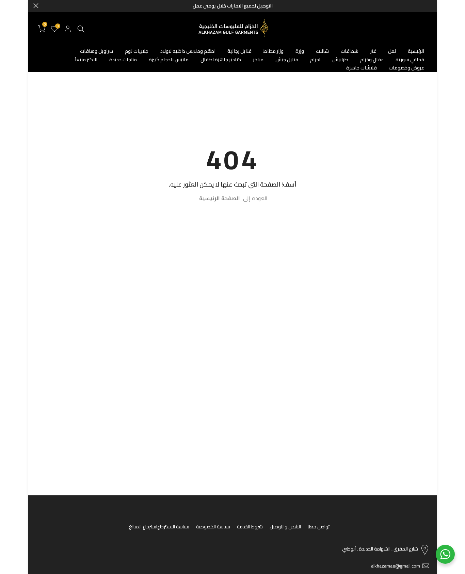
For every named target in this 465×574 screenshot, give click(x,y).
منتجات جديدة (123, 59)
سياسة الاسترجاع (173, 526)
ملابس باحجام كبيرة (169, 59)
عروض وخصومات (406, 68)
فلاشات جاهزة (361, 68)
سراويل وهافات (96, 51)
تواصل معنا (319, 526)
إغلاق (429, 5)
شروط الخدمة (250, 526)
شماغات (349, 51)
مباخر (258, 59)
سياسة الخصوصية (213, 526)
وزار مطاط (273, 51)
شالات (322, 51)
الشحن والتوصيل (285, 526)
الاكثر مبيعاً (86, 59)
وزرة (299, 51)
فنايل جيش (286, 59)
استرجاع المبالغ (143, 526)
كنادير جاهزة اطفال (221, 59)
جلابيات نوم (136, 51)
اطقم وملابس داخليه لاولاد (187, 51)
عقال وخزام (372, 59)
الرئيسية (416, 51)
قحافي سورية (410, 59)
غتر (373, 51)
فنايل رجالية (239, 51)
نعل (392, 51)
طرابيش (340, 59)
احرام (315, 59)
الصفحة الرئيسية (219, 198)
